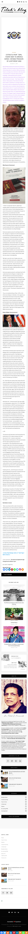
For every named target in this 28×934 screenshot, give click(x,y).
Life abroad (3, 804)
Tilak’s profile (4, 855)
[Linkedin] (9, 569)
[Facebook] (4, 569)
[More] (22, 569)
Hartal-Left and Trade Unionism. (15, 778)
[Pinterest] (12, 569)
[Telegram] (17, 569)
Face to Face (4, 801)
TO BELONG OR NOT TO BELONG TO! (15, 784)
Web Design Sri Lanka (17, 926)
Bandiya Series (4, 797)
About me (3, 853)
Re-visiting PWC (4, 808)
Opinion (14, 52)
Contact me (3, 857)
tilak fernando (8, 574)
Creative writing (4, 799)
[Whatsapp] (14, 569)
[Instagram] (20, 569)
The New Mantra (14, 622)
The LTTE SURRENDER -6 (16, 658)
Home (2, 837)
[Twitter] (7, 569)
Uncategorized (4, 810)
